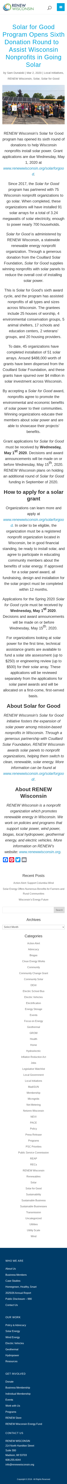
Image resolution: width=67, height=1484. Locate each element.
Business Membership (17, 1387)
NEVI (33, 1116)
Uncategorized (33, 1218)
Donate (9, 1381)
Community (33, 967)
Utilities (33, 1224)
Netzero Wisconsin (33, 1110)
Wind (33, 1236)
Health (33, 1039)
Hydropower (12, 1355)
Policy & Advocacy (15, 1325)
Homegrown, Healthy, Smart (20, 1286)
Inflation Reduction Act (33, 1057)
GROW (34, 1033)
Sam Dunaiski (15, 72)
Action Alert (33, 943)
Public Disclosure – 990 (18, 1299)
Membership (33, 1092)
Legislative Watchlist (33, 1069)
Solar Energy (12, 1331)
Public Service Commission (33, 1152)
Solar (36, 78)
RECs (33, 1164)
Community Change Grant (33, 973)
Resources (11, 1361)
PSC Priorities (33, 1146)
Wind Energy (12, 1337)
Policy (33, 1128)
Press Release (33, 1134)
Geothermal (33, 1027)
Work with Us (12, 1405)
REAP (33, 1158)
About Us (10, 1268)
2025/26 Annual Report (18, 1293)
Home (33, 1045)
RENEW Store (13, 1418)
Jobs (33, 1063)
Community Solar (33, 979)
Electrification (33, 1003)
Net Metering (33, 1104)
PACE (33, 1122)
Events (33, 1015)
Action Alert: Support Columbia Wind (33, 883)
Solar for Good (50, 78)
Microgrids (33, 1098)
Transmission (33, 1212)
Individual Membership (18, 1393)
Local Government (33, 1075)
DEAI (33, 985)
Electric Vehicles (33, 997)
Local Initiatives (53, 72)
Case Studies (12, 1280)
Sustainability (33, 1194)
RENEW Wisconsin (20, 78)
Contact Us (11, 1305)
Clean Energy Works (33, 961)
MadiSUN (33, 1087)
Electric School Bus (33, 991)
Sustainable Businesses (33, 1206)
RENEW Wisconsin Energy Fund (23, 1424)
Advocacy (33, 949)
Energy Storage (33, 1009)
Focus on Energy (33, 1021)
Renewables (33, 1176)
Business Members (16, 1275)
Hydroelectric (33, 1051)
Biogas (33, 955)
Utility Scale (33, 1230)
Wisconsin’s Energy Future (33, 899)
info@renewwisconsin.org (19, 1464)
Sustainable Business (34, 1200)
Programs (33, 1140)
